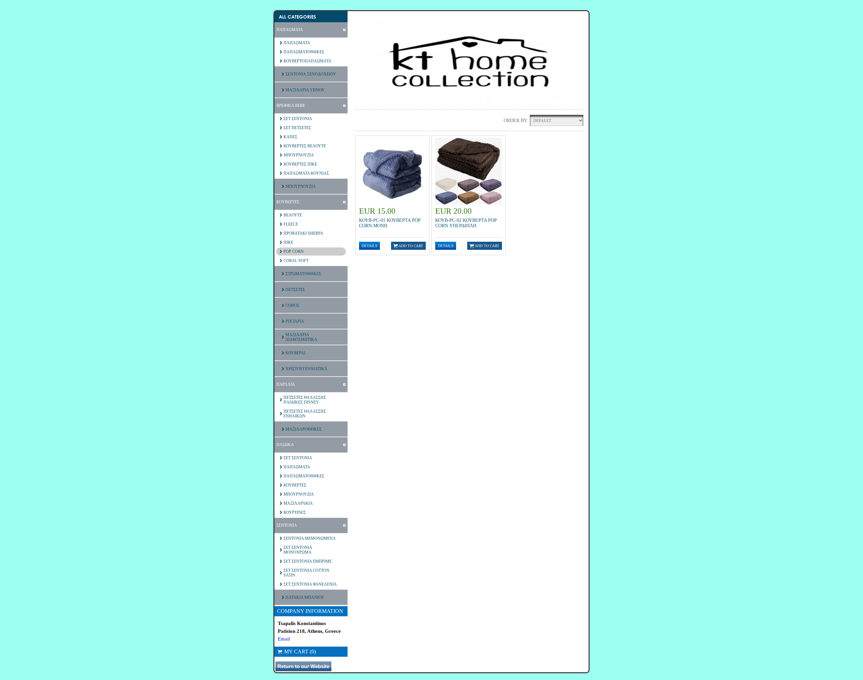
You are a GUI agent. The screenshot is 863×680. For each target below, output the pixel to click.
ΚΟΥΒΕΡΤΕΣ (287, 202)
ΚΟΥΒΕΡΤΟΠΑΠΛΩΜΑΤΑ (307, 61)
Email (284, 639)
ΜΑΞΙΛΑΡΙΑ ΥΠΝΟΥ (305, 90)
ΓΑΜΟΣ (292, 305)
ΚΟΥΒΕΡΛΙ (295, 353)
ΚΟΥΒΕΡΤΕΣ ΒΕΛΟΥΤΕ (305, 146)
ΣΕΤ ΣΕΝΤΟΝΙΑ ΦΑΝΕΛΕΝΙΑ (310, 584)
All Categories (297, 17)
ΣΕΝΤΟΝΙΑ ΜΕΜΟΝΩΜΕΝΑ (310, 538)
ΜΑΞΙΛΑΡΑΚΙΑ (298, 503)
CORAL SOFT (296, 260)
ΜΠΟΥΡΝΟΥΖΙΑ (299, 155)
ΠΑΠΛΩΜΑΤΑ (289, 29)
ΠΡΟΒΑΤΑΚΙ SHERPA (303, 233)
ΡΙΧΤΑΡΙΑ (295, 321)
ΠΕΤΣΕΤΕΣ (295, 289)
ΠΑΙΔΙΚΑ (285, 444)
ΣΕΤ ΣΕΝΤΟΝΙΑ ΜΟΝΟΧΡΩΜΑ (298, 550)
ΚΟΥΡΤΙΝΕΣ (295, 512)
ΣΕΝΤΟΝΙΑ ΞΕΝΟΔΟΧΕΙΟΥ (311, 74)
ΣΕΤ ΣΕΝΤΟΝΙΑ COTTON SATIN (306, 573)
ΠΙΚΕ (288, 242)
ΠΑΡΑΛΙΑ (285, 384)
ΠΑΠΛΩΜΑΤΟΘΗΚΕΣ (304, 52)
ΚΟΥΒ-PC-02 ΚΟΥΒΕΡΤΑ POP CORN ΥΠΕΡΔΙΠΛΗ (466, 223)
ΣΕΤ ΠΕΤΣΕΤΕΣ (297, 127)
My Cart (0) (300, 651)
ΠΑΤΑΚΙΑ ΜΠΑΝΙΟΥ (305, 597)
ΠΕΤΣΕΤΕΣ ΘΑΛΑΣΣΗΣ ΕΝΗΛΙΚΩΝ (305, 413)
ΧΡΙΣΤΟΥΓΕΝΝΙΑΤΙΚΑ (306, 368)
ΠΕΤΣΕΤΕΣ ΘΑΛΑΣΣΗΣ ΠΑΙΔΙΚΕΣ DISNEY (305, 400)
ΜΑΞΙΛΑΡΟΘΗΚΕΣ (304, 429)
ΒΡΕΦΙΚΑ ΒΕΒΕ (290, 105)
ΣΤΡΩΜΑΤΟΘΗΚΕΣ (303, 273)
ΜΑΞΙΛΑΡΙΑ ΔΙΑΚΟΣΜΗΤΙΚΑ (301, 337)
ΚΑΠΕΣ (290, 137)
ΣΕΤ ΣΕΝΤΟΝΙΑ (298, 118)
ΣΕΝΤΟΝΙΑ (286, 525)
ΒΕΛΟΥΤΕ (293, 215)
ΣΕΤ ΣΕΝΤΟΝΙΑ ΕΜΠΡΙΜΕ (308, 561)
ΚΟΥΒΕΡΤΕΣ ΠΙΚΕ (300, 164)
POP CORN (294, 251)
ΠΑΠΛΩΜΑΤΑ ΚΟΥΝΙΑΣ (306, 173)
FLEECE (291, 224)
